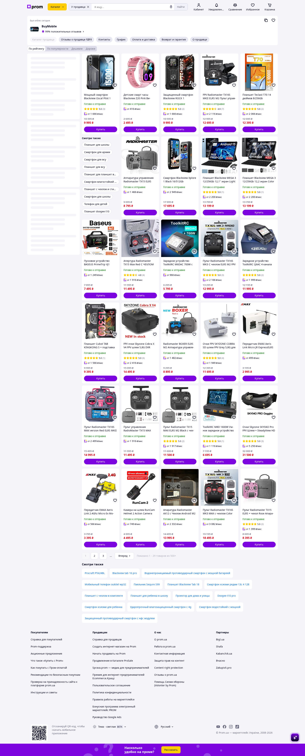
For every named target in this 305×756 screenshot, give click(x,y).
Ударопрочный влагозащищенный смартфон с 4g (160, 607)
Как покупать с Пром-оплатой (49, 667)
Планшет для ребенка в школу (149, 595)
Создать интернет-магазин (108, 646)
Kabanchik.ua (224, 653)
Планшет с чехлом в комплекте (104, 595)
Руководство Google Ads (106, 717)
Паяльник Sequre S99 (147, 584)
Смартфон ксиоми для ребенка (103, 607)
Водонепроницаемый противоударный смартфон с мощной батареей (187, 573)
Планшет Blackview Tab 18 (183, 584)
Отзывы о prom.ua (165, 674)
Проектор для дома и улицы (193, 595)
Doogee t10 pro (226, 595)
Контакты (104, 39)
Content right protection (168, 667)
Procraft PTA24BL (95, 573)
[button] (100, 129)
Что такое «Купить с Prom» (47, 660)
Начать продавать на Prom (108, 653)
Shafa (219, 646)
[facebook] (224, 727)
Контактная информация (169, 653)
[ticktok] (237, 727)
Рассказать (171, 749)
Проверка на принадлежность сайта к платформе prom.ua (54, 683)
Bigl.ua (220, 639)
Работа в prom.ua (164, 646)
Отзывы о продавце (76, 39)
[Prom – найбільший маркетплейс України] (35, 7)
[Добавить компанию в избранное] (273, 20)
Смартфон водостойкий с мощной (219, 607)
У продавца (78, 6)
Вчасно (220, 660)
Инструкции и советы (44, 692)
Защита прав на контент (169, 660)
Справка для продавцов (107, 639)
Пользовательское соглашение (111, 685)
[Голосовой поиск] (171, 7)
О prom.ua (160, 639)
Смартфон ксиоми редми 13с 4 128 (228, 584)
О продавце (200, 39)
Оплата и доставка (143, 39)
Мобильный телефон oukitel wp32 (105, 584)
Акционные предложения (46, 653)
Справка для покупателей (46, 639)
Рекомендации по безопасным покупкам (55, 674)
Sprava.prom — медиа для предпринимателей (120, 667)
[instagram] (231, 727)
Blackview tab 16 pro (124, 573)
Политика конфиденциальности (111, 692)
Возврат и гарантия (174, 39)
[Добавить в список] (115, 85)
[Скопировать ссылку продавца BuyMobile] (266, 20)
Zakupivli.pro (223, 667)
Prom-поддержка (41, 646)
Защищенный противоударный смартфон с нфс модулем (120, 618)
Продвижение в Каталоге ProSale (112, 660)
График (121, 39)
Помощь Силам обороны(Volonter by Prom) (169, 683)
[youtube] (218, 727)
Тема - (107, 726)
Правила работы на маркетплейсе (113, 699)
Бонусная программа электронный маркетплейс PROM (113, 708)
